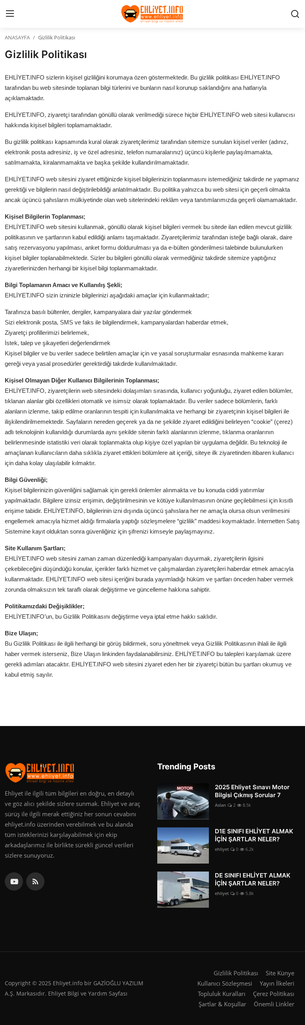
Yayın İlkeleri (277, 983)
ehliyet (222, 849)
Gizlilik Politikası (236, 973)
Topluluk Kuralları (221, 994)
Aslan (220, 805)
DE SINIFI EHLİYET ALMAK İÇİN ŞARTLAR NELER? (252, 879)
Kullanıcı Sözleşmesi (224, 983)
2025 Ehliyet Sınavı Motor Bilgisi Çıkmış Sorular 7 (252, 791)
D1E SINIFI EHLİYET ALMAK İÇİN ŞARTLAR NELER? (254, 835)
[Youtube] (14, 881)
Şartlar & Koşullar (222, 1004)
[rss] (35, 881)
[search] (295, 14)
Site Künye (280, 973)
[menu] (10, 14)
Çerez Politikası (273, 994)
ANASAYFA (17, 37)
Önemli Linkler (274, 1004)
